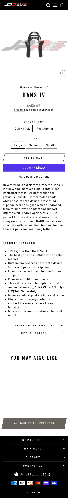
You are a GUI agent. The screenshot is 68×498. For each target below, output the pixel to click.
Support (33, 457)
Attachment (34, 122)
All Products (38, 87)
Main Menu (33, 448)
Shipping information (34, 325)
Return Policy (34, 333)
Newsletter (33, 440)
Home (23, 87)
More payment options (34, 176)
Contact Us (33, 465)
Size (34, 138)
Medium (34, 145)
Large (18, 145)
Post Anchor (44, 128)
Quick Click (22, 128)
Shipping (19, 109)
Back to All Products (36, 423)
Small (50, 145)
